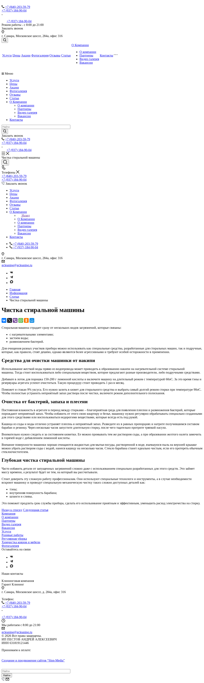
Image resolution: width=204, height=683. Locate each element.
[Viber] (15, 320)
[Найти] (5, 131)
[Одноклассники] (26, 320)
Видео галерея (89, 59)
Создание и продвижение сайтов (33, 660)
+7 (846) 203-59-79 (17, 7)
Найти (6, 675)
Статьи (66, 55)
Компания (8, 513)
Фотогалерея (40, 55)
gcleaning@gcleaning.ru (17, 265)
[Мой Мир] (31, 320)
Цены (16, 55)
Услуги (7, 55)
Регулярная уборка (14, 538)
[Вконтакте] (12, 273)
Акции (25, 55)
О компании (87, 52)
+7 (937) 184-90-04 (14, 10)
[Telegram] (12, 278)
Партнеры (86, 55)
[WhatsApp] (20, 320)
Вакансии (86, 62)
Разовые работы (12, 535)
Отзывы (54, 55)
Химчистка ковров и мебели (21, 542)
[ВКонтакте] (4, 320)
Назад (26, 215)
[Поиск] (5, 40)
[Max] (12, 282)
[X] (9, 320)
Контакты (106, 55)
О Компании (80, 45)
